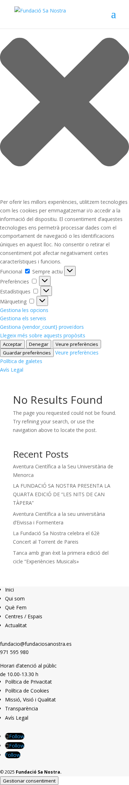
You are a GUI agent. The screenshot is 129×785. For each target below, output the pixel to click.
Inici (9, 589)
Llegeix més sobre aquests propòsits (42, 335)
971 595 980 (14, 652)
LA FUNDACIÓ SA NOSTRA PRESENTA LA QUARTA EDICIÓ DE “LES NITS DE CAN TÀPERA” (61, 494)
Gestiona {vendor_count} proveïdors (42, 326)
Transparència (21, 708)
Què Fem (16, 607)
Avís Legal (11, 369)
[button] (64, 103)
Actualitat (16, 625)
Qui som (15, 598)
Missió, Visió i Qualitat (30, 699)
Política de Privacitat (28, 681)
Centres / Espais (23, 616)
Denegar (38, 344)
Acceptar (12, 344)
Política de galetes (21, 361)
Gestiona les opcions (24, 310)
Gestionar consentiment (29, 781)
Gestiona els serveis (23, 318)
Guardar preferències (27, 352)
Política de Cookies (27, 690)
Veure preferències (77, 344)
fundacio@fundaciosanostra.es (36, 643)
